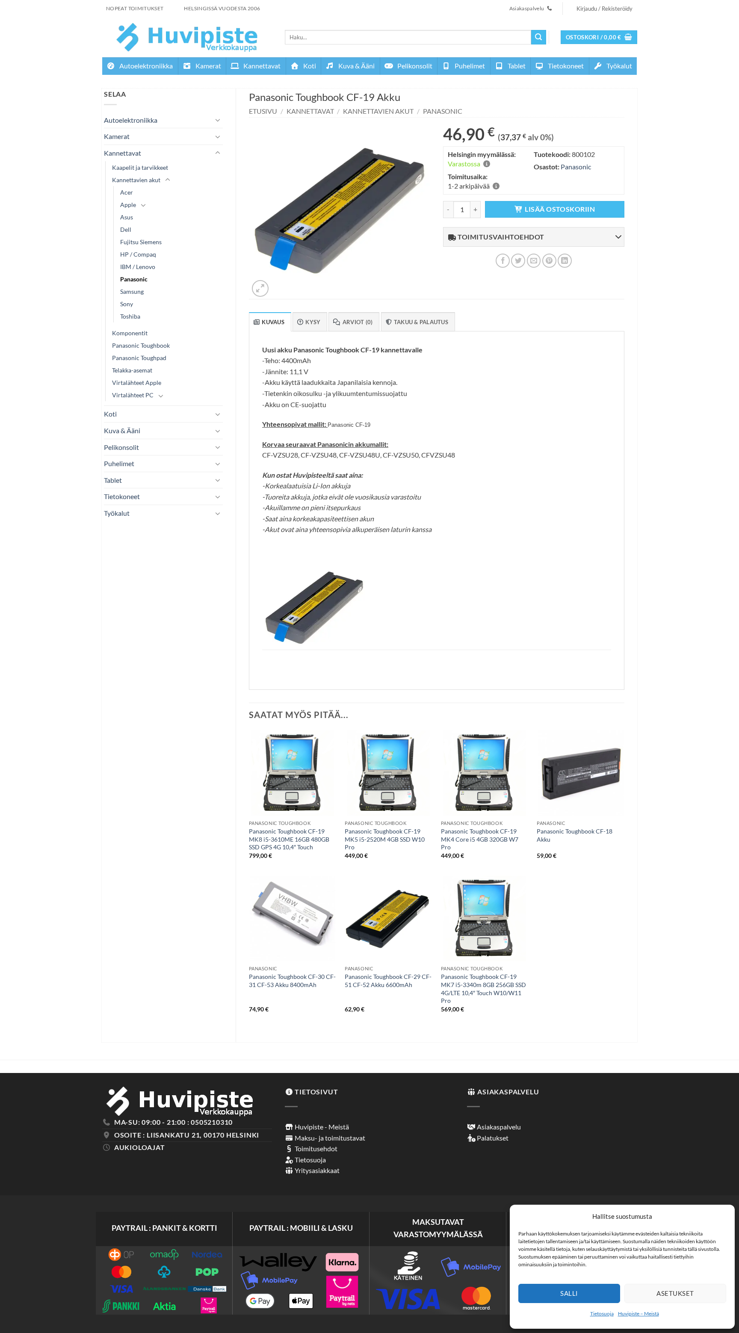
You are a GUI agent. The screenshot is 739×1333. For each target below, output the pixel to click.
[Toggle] (218, 120)
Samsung (132, 291)
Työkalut (618, 66)
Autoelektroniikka (145, 66)
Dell (125, 229)
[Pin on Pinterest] (549, 261)
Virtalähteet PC (133, 395)
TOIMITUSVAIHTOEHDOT (500, 237)
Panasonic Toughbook (141, 345)
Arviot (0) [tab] (358, 322)
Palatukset (492, 1138)
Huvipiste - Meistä (321, 1127)
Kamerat (207, 66)
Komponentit (130, 333)
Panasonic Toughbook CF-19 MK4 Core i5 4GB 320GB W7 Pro (479, 839)
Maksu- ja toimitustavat (329, 1138)
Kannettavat (261, 66)
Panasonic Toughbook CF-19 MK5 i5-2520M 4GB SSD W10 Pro (385, 839)
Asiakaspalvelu (498, 1127)
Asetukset (675, 1293)
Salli (569, 1293)
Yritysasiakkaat (316, 1170)
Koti (309, 66)
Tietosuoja (602, 1313)
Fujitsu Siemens (141, 241)
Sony (126, 303)
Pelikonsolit (414, 66)
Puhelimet (469, 66)
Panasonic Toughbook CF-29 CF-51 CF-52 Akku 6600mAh (388, 980)
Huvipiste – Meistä (638, 1313)
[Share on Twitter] (518, 261)
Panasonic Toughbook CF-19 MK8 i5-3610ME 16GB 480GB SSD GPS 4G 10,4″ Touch (289, 839)
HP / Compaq (138, 254)
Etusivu (263, 111)
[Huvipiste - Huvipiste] (187, 37)
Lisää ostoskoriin (560, 209)
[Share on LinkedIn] (565, 261)
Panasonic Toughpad (139, 357)
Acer (126, 192)
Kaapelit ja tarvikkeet (140, 167)
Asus (126, 217)
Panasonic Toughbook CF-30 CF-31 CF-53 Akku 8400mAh (292, 980)
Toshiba (130, 316)
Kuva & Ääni (356, 66)
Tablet (516, 66)
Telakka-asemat (132, 370)
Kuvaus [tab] (273, 322)
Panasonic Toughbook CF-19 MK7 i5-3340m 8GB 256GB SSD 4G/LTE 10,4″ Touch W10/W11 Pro (483, 988)
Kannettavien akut (136, 179)
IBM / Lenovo (137, 266)
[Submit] (538, 37)
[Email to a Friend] (534, 261)
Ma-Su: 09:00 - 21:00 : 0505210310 (173, 1122)
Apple (128, 204)
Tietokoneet (565, 66)
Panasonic (134, 279)
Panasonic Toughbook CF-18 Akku (574, 835)
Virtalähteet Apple (136, 382)
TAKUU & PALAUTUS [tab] (421, 322)
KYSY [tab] (312, 322)
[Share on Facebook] (503, 261)
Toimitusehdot (315, 1148)
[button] (599, 37)
